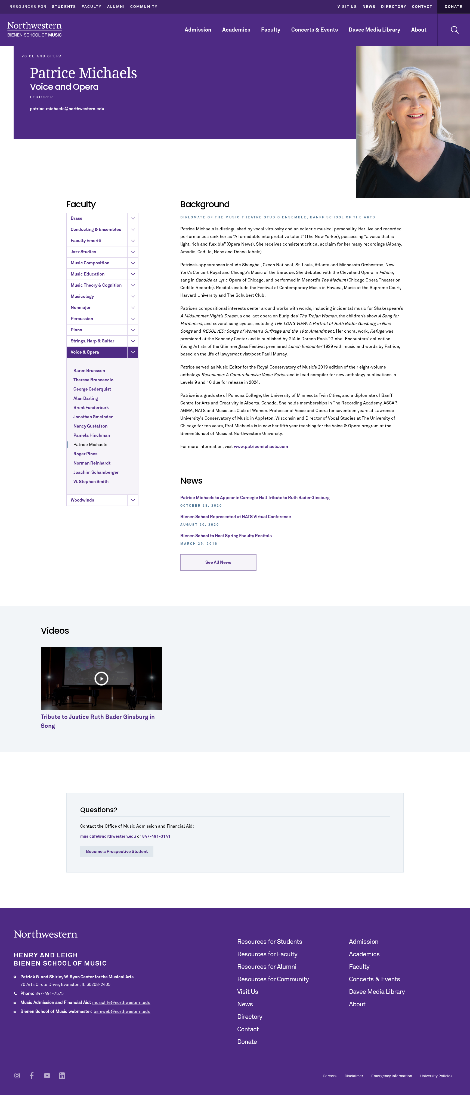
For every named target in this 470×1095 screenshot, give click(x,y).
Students (64, 7)
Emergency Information (391, 1076)
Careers (329, 1076)
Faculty (92, 7)
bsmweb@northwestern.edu (122, 1011)
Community (144, 7)
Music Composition (90, 263)
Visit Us (347, 7)
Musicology (82, 296)
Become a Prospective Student (117, 851)
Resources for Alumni (266, 967)
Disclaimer (354, 1076)
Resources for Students (269, 942)
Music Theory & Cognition (96, 285)
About (418, 30)
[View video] (101, 678)
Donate (454, 7)
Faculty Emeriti (86, 241)
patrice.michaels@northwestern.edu (67, 109)
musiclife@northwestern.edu (121, 1002)
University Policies (436, 1076)
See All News (218, 562)
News (369, 7)
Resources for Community (273, 979)
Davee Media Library (374, 30)
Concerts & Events (314, 30)
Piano (76, 330)
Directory (394, 7)
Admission (198, 30)
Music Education (87, 274)
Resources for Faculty (267, 954)
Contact (422, 7)
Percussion (82, 319)
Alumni (116, 7)
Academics (236, 30)
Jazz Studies (83, 252)
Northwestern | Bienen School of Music (34, 29)
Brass (76, 218)
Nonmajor (81, 307)
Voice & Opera (85, 352)
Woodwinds (82, 500)
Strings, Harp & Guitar (92, 341)
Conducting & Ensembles (96, 229)
